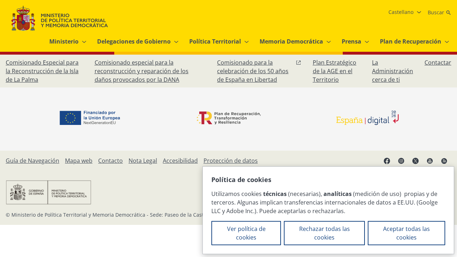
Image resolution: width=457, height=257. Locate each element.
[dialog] (328, 210)
